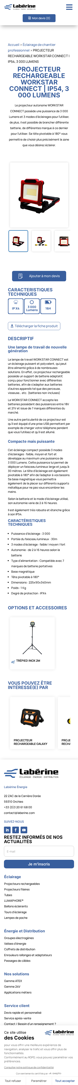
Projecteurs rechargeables (22, 884)
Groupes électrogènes (19, 938)
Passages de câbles (17, 961)
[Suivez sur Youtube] (24, 830)
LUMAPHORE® (14, 901)
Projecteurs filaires (17, 889)
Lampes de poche (15, 918)
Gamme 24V (12, 986)
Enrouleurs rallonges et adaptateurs (28, 955)
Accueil (13, 44)
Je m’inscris (39, 864)
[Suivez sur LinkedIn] (7, 830)
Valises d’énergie (15, 943)
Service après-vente (17, 1018)
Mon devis (41, 18)
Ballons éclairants (16, 906)
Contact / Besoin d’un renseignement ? (30, 1024)
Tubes (8, 895)
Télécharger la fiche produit (36, 326)
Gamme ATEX (13, 981)
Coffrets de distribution (19, 949)
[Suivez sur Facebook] (15, 830)
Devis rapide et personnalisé (22, 1013)
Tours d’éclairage (15, 912)
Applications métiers (17, 992)
